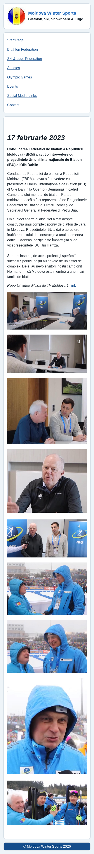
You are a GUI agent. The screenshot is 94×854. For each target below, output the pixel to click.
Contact (13, 105)
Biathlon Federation (22, 49)
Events (12, 86)
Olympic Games (19, 77)
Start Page (15, 40)
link (73, 285)
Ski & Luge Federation (24, 59)
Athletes (13, 68)
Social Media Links (22, 95)
